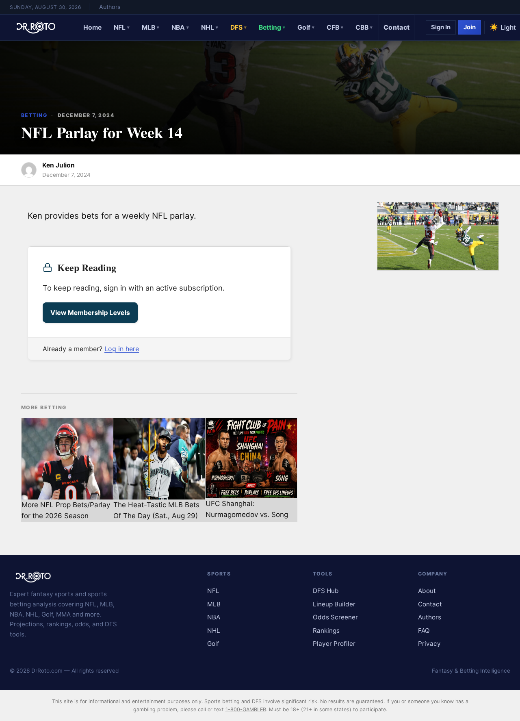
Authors (109, 6)
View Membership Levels (90, 312)
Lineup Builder (334, 604)
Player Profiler (334, 643)
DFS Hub (326, 591)
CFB (335, 27)
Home (92, 27)
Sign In (441, 27)
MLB (150, 27)
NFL (122, 27)
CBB (364, 27)
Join (470, 27)
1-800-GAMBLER (245, 709)
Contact (397, 27)
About (427, 591)
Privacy (429, 643)
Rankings (326, 630)
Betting (272, 27)
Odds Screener (335, 617)
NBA (180, 27)
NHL (209, 27)
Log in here (121, 349)
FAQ (424, 630)
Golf (305, 27)
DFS (238, 27)
